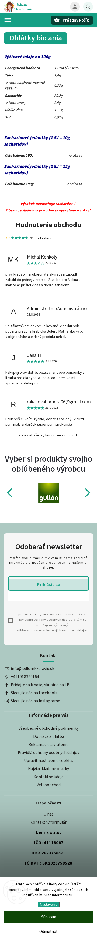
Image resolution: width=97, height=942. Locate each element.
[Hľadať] (88, 7)
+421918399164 (25, 677)
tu (70, 895)
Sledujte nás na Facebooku (34, 693)
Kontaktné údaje (49, 777)
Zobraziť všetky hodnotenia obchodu (49, 435)
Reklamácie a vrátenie (48, 744)
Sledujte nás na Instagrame (35, 701)
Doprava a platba (48, 736)
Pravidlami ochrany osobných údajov (45, 619)
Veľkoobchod (49, 785)
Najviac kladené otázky (48, 769)
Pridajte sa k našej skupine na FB (40, 685)
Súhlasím (48, 917)
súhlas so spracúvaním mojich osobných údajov (52, 630)
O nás (49, 814)
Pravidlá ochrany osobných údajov (48, 753)
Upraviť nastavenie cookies (48, 761)
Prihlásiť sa (48, 584)
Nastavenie (48, 904)
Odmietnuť (48, 931)
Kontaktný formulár (48, 822)
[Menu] (8, 20)
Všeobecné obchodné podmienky (49, 728)
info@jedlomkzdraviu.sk (32, 669)
